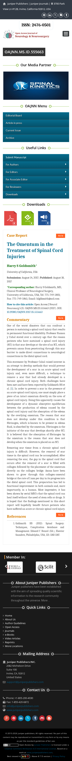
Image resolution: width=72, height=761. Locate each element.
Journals (9, 631)
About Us (10, 619)
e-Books (9, 634)
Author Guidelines (15, 623)
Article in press (14, 123)
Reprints (10, 642)
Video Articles (12, 638)
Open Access (12, 627)
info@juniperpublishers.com (23, 706)
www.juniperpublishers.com (22, 710)
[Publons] (58, 564)
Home (8, 615)
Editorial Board (14, 116)
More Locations (14, 646)
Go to (60, 236)
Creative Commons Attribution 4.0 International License (30, 748)
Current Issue (13, 130)
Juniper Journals (39, 3)
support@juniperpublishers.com (25, 682)
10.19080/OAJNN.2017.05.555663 (24, 312)
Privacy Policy (59, 756)
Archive (10, 138)
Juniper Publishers (17, 3)
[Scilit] (24, 564)
